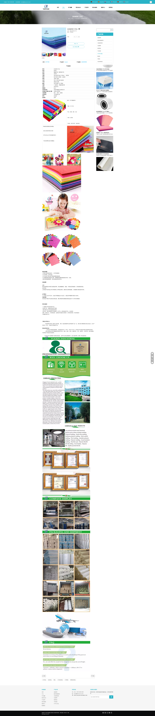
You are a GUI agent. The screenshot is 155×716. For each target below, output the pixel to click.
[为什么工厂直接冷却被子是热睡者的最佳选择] (104, 72)
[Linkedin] (105, 712)
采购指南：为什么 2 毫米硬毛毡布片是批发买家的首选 (103, 116)
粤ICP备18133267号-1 (45, 714)
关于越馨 (43, 695)
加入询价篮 (75, 46)
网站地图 (61, 712)
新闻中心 (43, 703)
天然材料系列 (56, 695)
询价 (75, 43)
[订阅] (111, 697)
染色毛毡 (50, 679)
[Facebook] (103, 712)
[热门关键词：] (151, 2)
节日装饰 (55, 701)
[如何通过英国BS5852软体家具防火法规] (104, 136)
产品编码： (79, 62)
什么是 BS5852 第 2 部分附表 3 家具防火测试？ (103, 158)
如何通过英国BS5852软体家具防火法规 (103, 137)
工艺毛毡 (44, 679)
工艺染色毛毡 (60, 679)
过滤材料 (55, 697)
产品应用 (43, 699)
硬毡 (54, 679)
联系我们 (43, 705)
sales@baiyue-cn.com (26, 2)
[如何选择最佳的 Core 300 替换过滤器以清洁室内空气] (104, 93)
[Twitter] (107, 712)
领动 (68, 712)
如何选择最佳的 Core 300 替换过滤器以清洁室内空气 (103, 95)
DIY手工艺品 (56, 703)
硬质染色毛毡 (73, 679)
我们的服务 (44, 701)
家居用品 (55, 699)
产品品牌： (62, 62)
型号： (44, 62)
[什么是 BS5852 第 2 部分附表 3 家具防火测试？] (104, 157)
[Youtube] (109, 712)
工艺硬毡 (66, 679)
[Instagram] (111, 712)
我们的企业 (44, 697)
